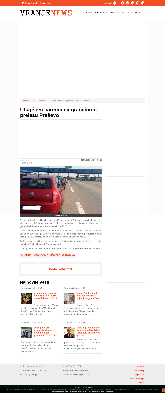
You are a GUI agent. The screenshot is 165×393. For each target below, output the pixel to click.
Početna (25, 101)
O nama (140, 383)
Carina (27, 255)
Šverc (56, 255)
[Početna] (47, 13)
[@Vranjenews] (61, 190)
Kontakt (140, 367)
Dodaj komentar (60, 269)
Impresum (139, 375)
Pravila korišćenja (136, 379)
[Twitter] (127, 3)
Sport (138, 12)
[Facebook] (122, 3)
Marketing (139, 371)
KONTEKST (100, 12)
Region (114, 12)
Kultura (126, 12)
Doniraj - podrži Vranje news (37, 3)
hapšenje (41, 255)
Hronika (42, 101)
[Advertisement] (82, 39)
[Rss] (142, 3)
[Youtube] (132, 3)
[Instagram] (137, 3)
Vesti (88, 12)
